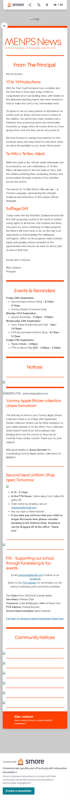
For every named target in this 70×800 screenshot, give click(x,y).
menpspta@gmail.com (30, 575)
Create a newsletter (19, 790)
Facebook (35, 578)
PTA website (29, 582)
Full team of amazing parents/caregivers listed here (35, 618)
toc (4, 26)
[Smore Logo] (15, 5)
